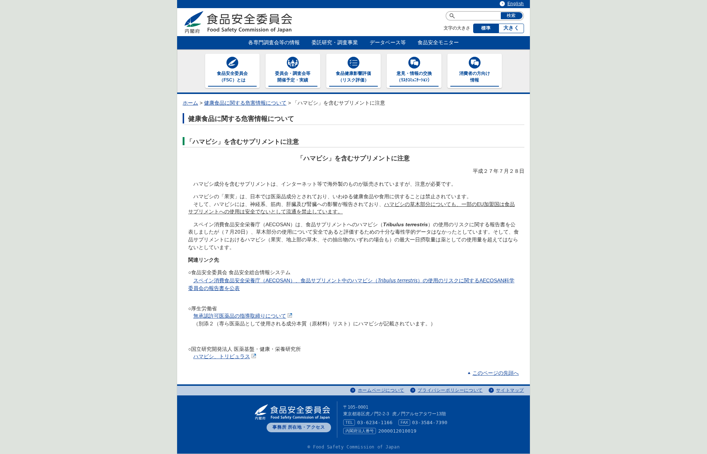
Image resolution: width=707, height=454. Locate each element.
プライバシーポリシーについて (450, 390)
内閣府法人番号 (359, 431)
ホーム (190, 103)
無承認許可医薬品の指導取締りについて (239, 316)
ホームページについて (381, 390)
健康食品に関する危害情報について (245, 103)
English (515, 3)
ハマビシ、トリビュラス (221, 356)
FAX (404, 422)
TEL (349, 422)
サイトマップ (510, 390)
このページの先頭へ (495, 373)
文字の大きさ (457, 28)
